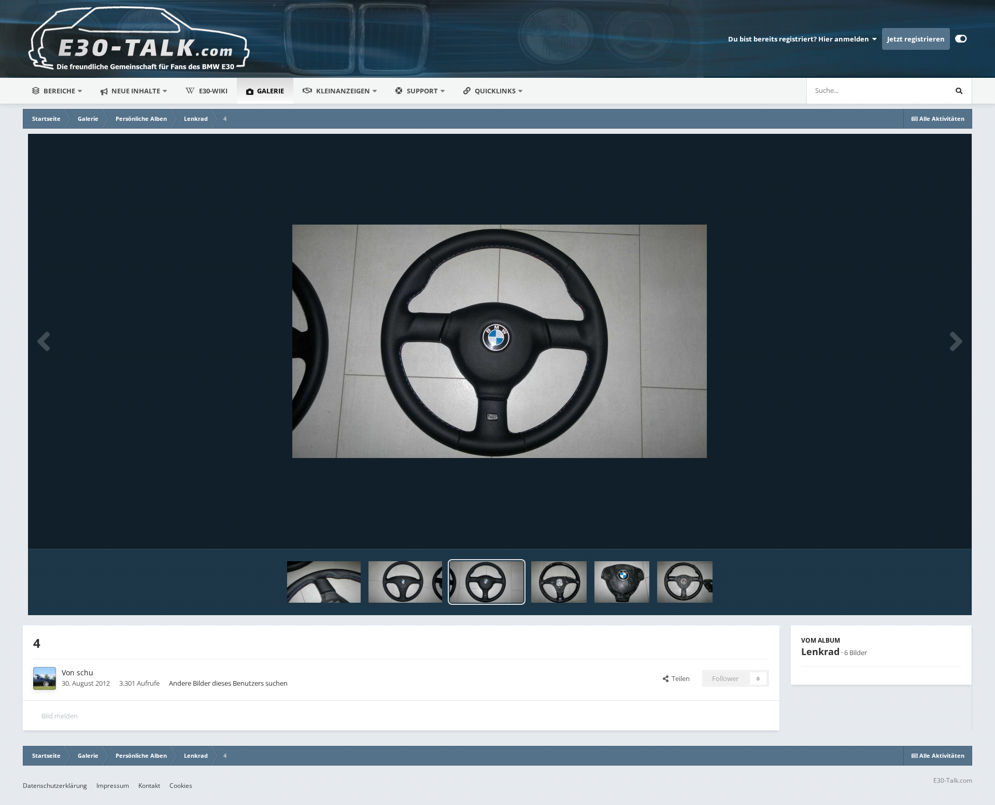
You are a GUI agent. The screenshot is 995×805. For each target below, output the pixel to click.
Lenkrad (820, 651)
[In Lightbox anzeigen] (499, 341)
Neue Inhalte (135, 90)
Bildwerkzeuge (926, 530)
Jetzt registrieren (916, 39)
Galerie (269, 90)
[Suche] (959, 91)
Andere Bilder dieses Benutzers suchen (228, 683)
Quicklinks (496, 90)
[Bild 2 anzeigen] (622, 582)
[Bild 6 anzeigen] (324, 582)
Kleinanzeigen (343, 90)
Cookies (180, 785)
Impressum (112, 785)
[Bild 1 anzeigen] (685, 582)
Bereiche (59, 90)
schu (85, 672)
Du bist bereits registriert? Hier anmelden (800, 39)
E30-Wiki (213, 90)
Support (422, 90)
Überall (921, 90)
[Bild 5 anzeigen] (405, 582)
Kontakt (149, 785)
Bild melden (59, 715)
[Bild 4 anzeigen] (486, 582)
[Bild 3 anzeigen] (559, 582)
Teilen (679, 678)
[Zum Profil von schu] (44, 678)
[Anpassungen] (961, 39)
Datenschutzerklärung (55, 785)
